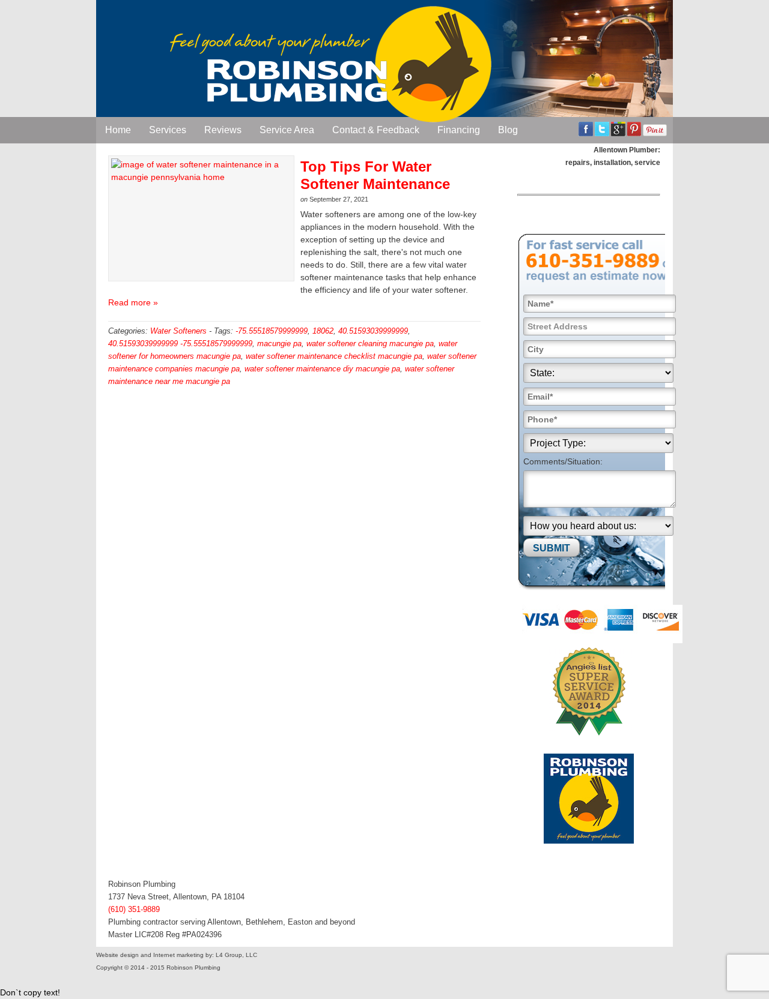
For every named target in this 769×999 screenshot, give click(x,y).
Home (118, 130)
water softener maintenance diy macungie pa (322, 368)
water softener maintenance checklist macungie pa (334, 356)
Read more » (133, 302)
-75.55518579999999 (272, 330)
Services (167, 130)
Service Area (287, 130)
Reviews (223, 130)
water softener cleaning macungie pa (370, 343)
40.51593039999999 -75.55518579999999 (180, 343)
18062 (322, 330)
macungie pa (279, 343)
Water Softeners (178, 330)
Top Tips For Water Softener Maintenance (375, 175)
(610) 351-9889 (134, 909)
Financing (458, 130)
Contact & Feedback (375, 130)
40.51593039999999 (373, 330)
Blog (508, 130)
